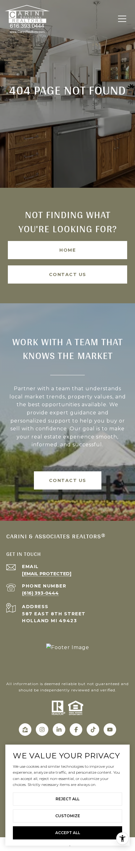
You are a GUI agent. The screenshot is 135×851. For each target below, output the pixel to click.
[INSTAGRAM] (42, 729)
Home (67, 250)
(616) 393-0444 (40, 593)
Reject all (67, 799)
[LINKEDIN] (59, 729)
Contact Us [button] (67, 274)
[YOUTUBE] (110, 729)
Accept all (67, 832)
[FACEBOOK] (76, 729)
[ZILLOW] (25, 729)
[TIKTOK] (93, 729)
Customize (67, 815)
